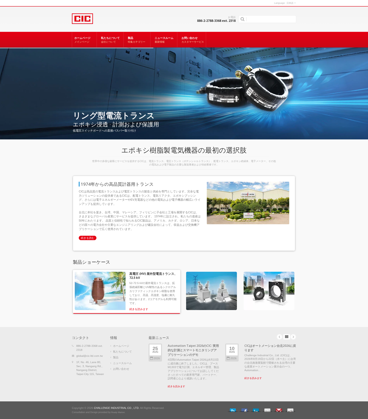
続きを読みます (138, 309)
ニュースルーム (164, 39)
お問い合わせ (193, 39)
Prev (279, 337)
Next (293, 337)
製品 (136, 39)
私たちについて (110, 39)
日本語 (290, 3)
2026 (157, 358)
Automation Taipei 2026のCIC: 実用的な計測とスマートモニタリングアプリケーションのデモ (193, 350)
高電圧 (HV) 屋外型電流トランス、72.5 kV (153, 276)
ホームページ (82, 39)
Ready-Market (118, 412)
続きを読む (87, 238)
